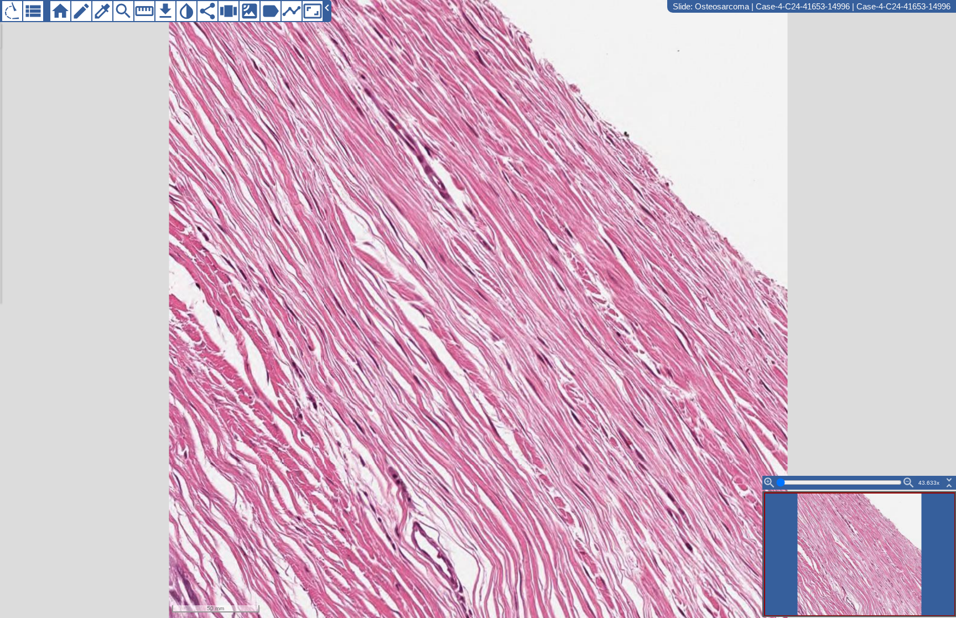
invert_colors (186, 11)
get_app (165, 11)
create (81, 11)
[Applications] (12, 11)
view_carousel (228, 11)
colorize (102, 11)
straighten (144, 11)
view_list (33, 11)
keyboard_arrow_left (327, 7)
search (123, 11)
